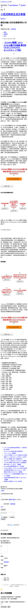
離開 (9, 606)
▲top (2, 506)
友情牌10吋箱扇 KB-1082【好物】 (13, 481)
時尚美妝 (13, 29)
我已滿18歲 (3, 606)
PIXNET (7, 584)
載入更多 (3, 509)
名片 (5, 36)
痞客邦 (10, 499)
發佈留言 (3, 519)
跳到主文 (3, 18)
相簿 (5, 32)
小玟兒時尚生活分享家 (13, 14)
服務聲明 (17, 586)
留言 (14, 499)
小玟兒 (2, 490)
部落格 (5, 34)
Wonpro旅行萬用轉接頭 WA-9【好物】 (14, 466)
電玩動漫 (12, 504)
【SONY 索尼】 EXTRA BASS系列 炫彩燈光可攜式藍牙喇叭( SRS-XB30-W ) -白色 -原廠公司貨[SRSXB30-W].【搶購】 (15, 470)
